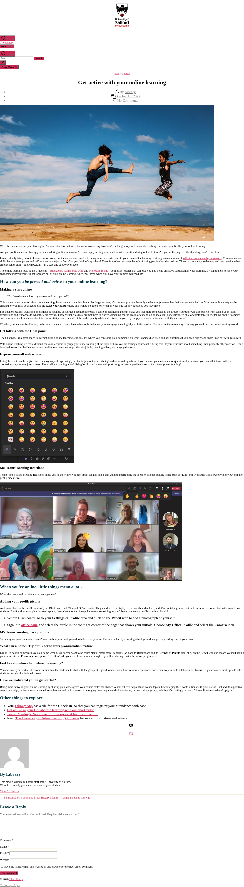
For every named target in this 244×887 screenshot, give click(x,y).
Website (4, 859)
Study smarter (122, 73)
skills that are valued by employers (202, 258)
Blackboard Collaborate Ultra (66, 270)
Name (4, 846)
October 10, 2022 (127, 96)
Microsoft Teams (98, 270)
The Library (7, 42)
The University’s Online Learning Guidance (47, 718)
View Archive (9, 791)
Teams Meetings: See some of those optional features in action (52, 714)
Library (130, 92)
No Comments (127, 100)
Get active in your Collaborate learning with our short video (50, 710)
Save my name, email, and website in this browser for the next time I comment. (48, 866)
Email (4, 853)
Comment (6, 840)
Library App (24, 706)
